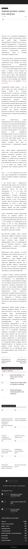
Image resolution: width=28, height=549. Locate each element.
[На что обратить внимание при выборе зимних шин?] (7, 444)
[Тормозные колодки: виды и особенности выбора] (5, 384)
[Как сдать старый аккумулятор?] (5, 511)
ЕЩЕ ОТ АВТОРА (7, 371)
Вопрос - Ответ (10, 5)
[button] (2, 2)
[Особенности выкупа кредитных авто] (21, 430)
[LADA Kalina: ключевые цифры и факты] (21, 444)
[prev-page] (3, 398)
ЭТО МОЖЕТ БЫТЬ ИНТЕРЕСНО (12, 368)
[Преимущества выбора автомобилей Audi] (5, 496)
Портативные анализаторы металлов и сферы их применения (7, 466)
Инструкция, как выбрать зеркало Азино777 (6, 361)
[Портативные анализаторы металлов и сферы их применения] (7, 459)
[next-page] (5, 398)
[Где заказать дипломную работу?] (21, 459)
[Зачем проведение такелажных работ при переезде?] (5, 392)
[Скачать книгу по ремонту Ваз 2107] (3, 503)
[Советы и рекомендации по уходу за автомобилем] (21, 413)
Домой (3, 5)
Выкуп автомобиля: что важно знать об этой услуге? (17, 376)
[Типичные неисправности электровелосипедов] (7, 430)
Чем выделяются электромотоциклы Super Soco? (21, 361)
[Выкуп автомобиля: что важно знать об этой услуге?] (5, 377)
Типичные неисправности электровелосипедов (6, 437)
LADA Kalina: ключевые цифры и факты (19, 451)
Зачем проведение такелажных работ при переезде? (17, 391)
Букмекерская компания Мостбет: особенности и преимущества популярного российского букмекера (7, 422)
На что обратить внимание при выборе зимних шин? (7, 451)
